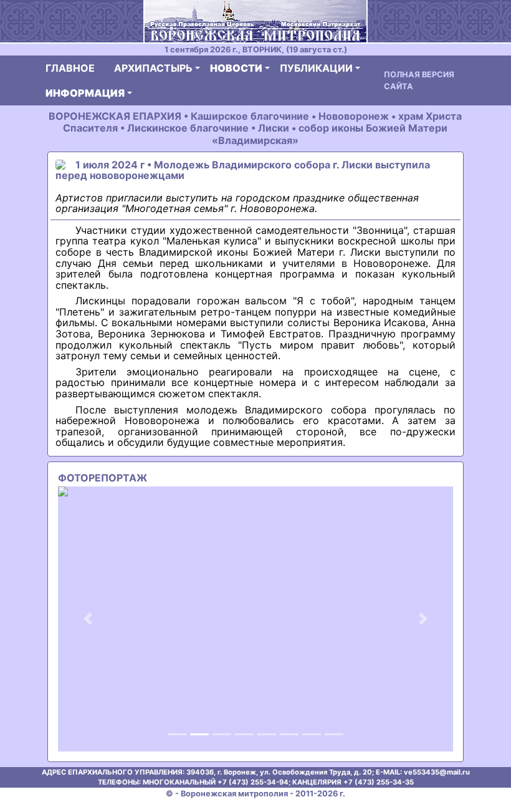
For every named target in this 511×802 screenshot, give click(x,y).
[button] (87, 618)
